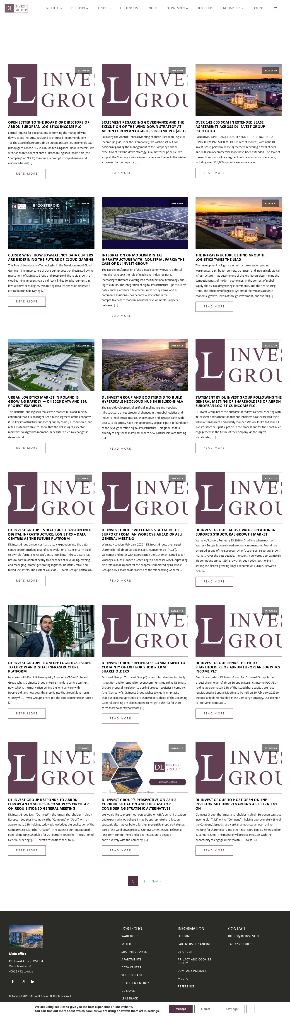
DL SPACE (128, 990)
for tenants (129, 8)
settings (153, 1011)
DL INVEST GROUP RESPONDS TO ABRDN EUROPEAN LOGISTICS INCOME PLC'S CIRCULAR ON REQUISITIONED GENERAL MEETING (48, 804)
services (102, 8)
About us (52, 8)
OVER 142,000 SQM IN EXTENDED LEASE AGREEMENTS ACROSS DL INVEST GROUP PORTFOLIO (230, 126)
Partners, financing (195, 944)
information (231, 8)
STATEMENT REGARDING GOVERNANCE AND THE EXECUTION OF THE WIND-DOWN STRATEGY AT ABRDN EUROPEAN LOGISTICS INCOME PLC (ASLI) (144, 126)
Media (183, 978)
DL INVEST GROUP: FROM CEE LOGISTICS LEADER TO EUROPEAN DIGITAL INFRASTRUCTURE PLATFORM (50, 667)
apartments (131, 959)
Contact (258, 8)
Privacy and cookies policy (194, 961)
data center (131, 967)
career (151, 8)
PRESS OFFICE (205, 8)
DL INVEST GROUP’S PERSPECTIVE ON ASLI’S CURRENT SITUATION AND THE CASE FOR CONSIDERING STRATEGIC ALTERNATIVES (139, 804)
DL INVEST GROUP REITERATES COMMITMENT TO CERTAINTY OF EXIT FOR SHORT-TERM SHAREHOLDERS (143, 667)
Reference (186, 986)
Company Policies (192, 970)
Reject (205, 1009)
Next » (156, 881)
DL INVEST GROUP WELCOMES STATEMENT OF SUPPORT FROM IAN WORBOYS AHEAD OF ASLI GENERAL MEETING (142, 534)
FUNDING (185, 936)
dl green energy (135, 983)
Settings (232, 1009)
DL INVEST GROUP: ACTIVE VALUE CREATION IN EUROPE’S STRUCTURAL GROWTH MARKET (236, 532)
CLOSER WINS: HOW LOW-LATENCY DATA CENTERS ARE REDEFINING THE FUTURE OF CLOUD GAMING (51, 257)
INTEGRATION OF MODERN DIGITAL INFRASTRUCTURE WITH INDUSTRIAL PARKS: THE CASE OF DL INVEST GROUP (143, 259)
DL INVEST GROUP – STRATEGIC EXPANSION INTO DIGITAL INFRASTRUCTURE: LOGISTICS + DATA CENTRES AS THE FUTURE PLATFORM (50, 534)
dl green (185, 951)
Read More (27, 173)
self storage (132, 975)
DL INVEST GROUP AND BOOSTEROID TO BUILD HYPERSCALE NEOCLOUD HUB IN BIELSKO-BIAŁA (142, 399)
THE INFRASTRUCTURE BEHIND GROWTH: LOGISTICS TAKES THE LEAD (231, 257)
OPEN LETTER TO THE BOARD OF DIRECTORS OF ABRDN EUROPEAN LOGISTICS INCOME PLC (48, 124)
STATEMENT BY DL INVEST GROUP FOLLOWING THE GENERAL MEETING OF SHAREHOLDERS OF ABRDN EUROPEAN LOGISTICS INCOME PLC (239, 401)
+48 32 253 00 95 (241, 944)
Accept (181, 1009)
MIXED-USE (129, 944)
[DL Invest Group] (16, 8)
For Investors (175, 8)
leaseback (129, 998)
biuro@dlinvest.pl (244, 936)
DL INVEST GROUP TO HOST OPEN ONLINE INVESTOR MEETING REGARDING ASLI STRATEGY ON (237, 804)
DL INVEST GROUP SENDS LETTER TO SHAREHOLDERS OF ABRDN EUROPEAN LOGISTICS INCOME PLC (238, 667)
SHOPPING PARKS (134, 951)
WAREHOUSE (130, 936)
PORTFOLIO (78, 8)
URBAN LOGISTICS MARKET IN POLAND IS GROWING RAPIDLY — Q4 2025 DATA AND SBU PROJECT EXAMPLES (47, 401)
